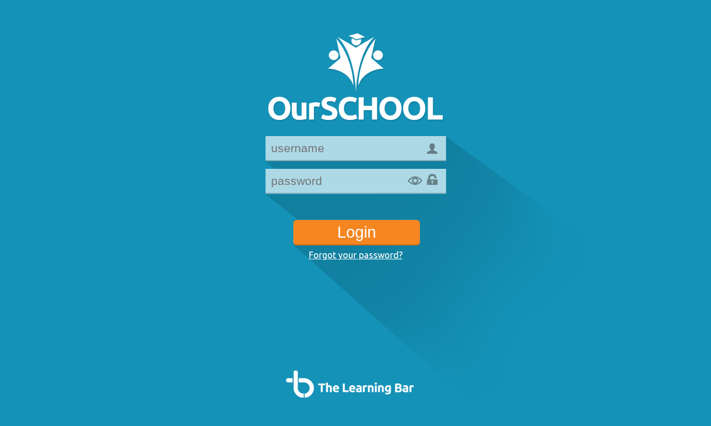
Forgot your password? (356, 255)
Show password (415, 181)
